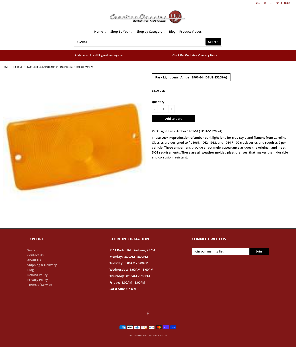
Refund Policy (37, 275)
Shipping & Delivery (42, 265)
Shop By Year (120, 31)
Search (32, 250)
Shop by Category (149, 31)
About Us (34, 260)
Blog (172, 31)
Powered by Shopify (159, 335)
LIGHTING (17, 67)
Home (99, 31)
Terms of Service (39, 285)
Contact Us (35, 255)
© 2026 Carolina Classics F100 (140, 335)
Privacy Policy (37, 280)
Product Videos (190, 31)
